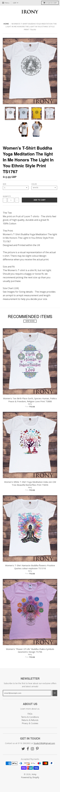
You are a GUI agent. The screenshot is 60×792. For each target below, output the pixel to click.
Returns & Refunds (30, 720)
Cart (51, 3)
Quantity (7, 196)
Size (4, 184)
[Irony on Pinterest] (37, 748)
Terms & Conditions (30, 717)
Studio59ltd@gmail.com (44, 743)
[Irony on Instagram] (32, 748)
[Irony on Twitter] (23, 748)
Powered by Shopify (30, 777)
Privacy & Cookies (30, 723)
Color (34, 184)
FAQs (30, 714)
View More (30, 321)
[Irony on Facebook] (28, 748)
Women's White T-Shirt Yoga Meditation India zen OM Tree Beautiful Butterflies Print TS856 (30, 483)
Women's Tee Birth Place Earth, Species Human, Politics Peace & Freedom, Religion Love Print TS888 (30, 400)
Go (55, 693)
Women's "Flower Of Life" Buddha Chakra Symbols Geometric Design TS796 (30, 650)
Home (6, 24)
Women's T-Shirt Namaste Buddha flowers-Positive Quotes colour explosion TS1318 (30, 567)
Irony (30, 404)
